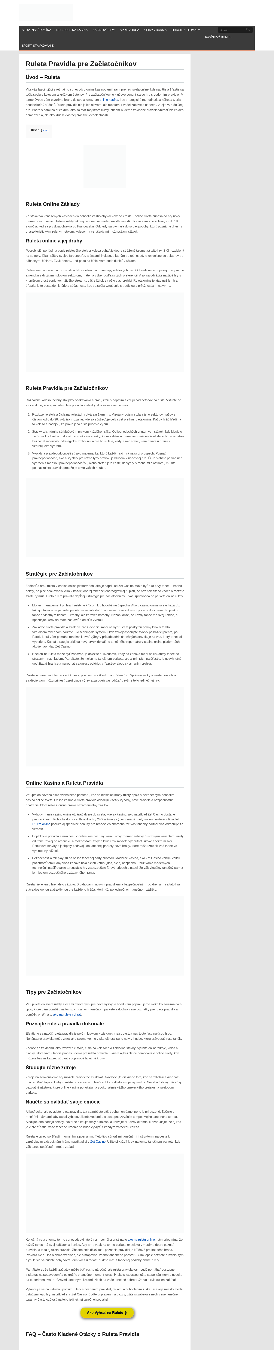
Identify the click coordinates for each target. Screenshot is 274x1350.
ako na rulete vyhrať (67, 1014)
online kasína (109, 99)
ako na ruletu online (141, 1239)
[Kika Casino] (46, 12)
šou (45, 130)
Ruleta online (41, 824)
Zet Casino (98, 1141)
